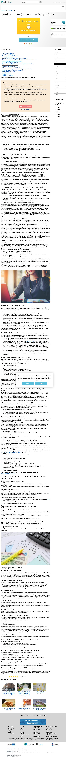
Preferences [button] (39, 379)
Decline (27, 383)
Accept (41, 383)
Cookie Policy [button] (44, 378)
